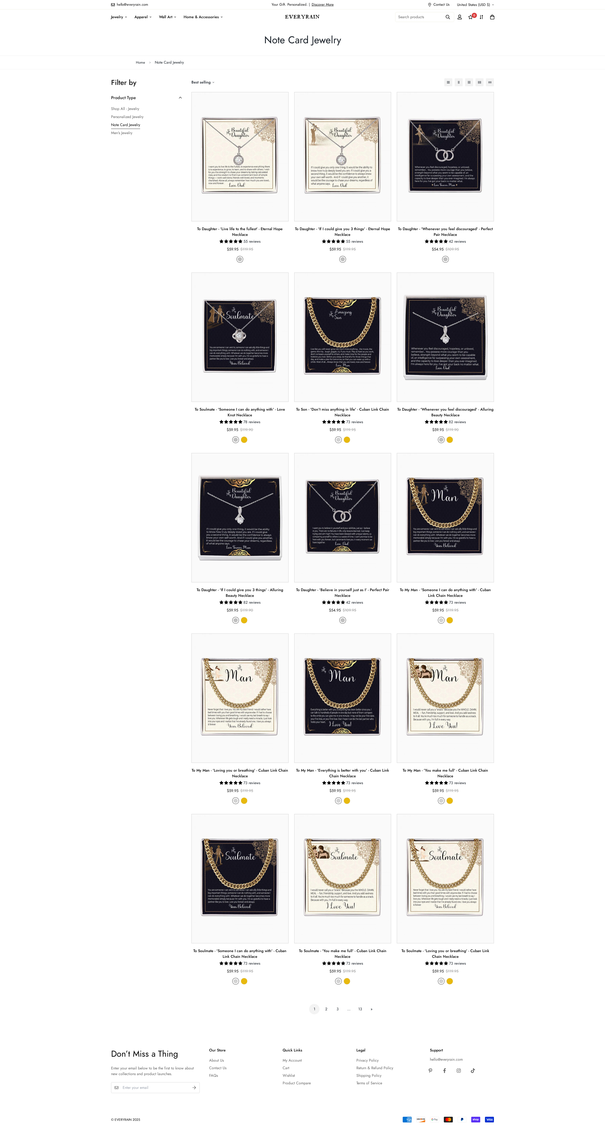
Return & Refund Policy (374, 1068)
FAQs (213, 1075)
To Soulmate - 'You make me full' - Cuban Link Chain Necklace (342, 953)
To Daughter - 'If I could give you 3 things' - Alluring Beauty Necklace (240, 592)
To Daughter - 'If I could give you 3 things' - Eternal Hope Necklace (342, 231)
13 (360, 1009)
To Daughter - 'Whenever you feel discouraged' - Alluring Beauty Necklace (445, 412)
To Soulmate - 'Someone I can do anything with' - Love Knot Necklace (240, 412)
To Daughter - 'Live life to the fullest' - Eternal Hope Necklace (240, 231)
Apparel (141, 17)
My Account (292, 1060)
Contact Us (217, 1068)
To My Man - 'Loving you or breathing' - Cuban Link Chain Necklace (240, 773)
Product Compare (297, 1083)
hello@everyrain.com (446, 1059)
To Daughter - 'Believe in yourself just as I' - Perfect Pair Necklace (342, 592)
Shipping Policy (368, 1075)
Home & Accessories (201, 17)
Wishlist (289, 1075)
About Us (216, 1060)
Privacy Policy (367, 1060)
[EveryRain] (302, 16)
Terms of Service (369, 1083)
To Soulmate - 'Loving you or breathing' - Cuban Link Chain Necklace (445, 953)
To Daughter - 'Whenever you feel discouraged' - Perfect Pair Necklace (445, 231)
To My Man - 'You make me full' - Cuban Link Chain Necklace (445, 773)
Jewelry (117, 17)
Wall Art (165, 17)
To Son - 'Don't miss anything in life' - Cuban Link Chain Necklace (342, 412)
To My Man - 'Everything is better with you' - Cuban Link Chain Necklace (342, 773)
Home (140, 62)
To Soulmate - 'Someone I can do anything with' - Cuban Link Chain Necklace (239, 953)
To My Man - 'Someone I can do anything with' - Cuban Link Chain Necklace (445, 592)
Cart (286, 1068)
